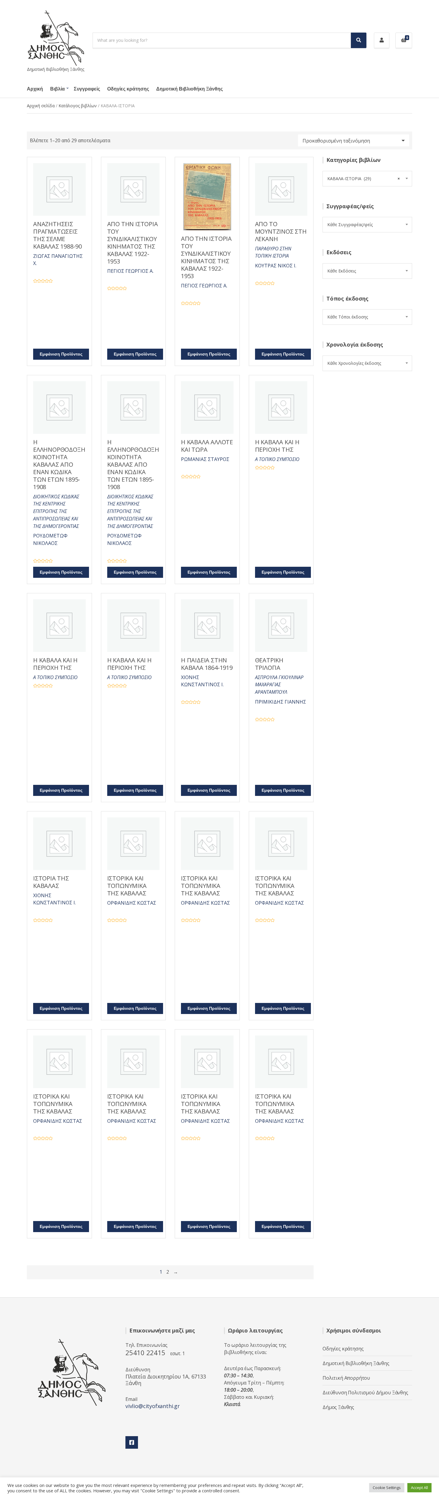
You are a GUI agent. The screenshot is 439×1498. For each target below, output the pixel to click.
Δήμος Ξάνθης (338, 1407)
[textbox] (367, 224)
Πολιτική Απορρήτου (346, 1378)
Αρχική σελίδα (41, 105)
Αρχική (35, 89)
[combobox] (367, 178)
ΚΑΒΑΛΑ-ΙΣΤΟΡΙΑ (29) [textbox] (363, 178)
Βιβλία (57, 89)
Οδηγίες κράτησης (128, 89)
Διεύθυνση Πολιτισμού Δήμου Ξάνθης (365, 1392)
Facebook (131, 1442)
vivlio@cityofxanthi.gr (152, 1406)
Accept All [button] (419, 1487)
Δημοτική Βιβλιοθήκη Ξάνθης (189, 89)
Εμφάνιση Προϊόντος (61, 354)
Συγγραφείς (87, 89)
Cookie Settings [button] (387, 1487)
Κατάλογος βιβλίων (78, 105)
